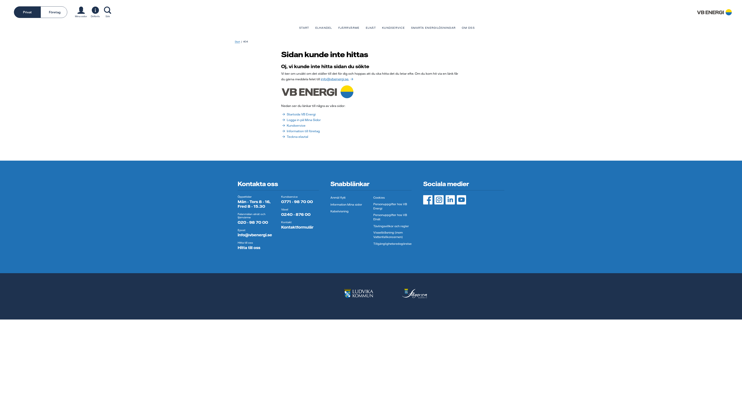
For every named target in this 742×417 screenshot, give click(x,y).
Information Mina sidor (346, 204)
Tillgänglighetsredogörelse (392, 244)
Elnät (371, 28)
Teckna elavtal (297, 137)
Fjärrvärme (349, 28)
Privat (27, 12)
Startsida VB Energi (301, 114)
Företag (54, 12)
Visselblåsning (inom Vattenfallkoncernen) (388, 235)
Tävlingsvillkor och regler (391, 226)
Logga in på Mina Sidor (304, 120)
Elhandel (323, 28)
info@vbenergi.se (255, 234)
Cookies (379, 197)
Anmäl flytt (337, 197)
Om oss (468, 28)
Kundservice (393, 28)
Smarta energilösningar (433, 28)
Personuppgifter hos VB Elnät (390, 217)
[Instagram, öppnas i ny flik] (439, 199)
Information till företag (303, 131)
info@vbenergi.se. (335, 79)
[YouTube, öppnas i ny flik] (461, 199)
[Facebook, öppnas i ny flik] (427, 199)
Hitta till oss (249, 247)
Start (304, 28)
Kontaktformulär (297, 227)
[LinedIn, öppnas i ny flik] (450, 199)
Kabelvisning (339, 211)
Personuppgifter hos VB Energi (390, 206)
